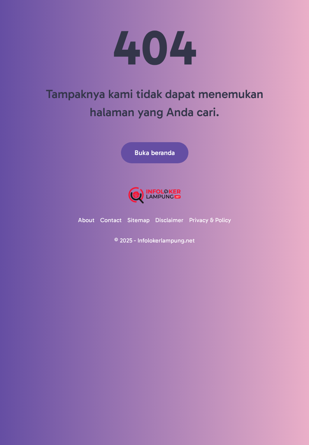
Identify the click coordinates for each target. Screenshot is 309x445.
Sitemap (138, 220)
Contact (111, 220)
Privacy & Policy (210, 220)
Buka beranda (155, 153)
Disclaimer (169, 220)
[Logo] (154, 195)
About (86, 220)
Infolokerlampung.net (166, 240)
